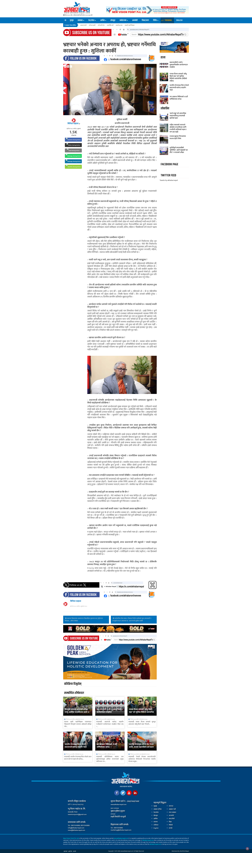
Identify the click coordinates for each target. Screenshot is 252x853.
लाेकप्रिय (165, 108)
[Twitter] (123, 792)
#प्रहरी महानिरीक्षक (129, 25)
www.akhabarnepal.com (118, 804)
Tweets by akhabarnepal (169, 180)
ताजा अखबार (172, 812)
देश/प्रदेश (91, 20)
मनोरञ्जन (123, 20)
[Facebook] (117, 792)
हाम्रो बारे (65, 851)
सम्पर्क (170, 828)
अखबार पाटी (172, 809)
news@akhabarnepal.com (76, 830)
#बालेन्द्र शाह (119, 25)
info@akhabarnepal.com (76, 828)
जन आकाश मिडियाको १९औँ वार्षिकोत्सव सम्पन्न (107, 746)
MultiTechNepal (184, 851)
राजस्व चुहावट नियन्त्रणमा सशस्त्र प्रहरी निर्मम (178, 137)
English (179, 20)
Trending (168, 20)
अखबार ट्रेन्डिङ (158, 809)
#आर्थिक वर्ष (110, 25)
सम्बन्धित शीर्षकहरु (74, 693)
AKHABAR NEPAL (126, 786)
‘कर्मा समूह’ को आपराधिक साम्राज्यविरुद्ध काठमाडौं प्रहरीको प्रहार (178, 116)
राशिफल (156, 825)
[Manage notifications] (247, 848)
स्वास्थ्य (156, 821)
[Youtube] (129, 792)
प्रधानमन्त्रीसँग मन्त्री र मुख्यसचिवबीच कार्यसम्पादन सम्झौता (110, 711)
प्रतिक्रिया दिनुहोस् (72, 683)
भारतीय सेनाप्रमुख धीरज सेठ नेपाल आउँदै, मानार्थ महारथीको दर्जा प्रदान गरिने (141, 747)
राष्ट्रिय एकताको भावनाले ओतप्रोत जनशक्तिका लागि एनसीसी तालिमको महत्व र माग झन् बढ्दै (178, 128)
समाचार (80, 20)
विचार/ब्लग (145, 20)
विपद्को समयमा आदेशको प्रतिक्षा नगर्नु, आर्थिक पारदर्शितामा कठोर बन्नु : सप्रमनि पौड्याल (77, 712)
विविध (155, 20)
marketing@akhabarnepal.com (121, 830)
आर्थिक (102, 20)
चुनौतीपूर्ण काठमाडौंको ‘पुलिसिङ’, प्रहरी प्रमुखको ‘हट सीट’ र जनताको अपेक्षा (179, 150)
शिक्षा (170, 821)
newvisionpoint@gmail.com (77, 814)
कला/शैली (172, 818)
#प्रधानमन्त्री (83, 25)
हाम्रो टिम (70, 851)
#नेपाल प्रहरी (92, 25)
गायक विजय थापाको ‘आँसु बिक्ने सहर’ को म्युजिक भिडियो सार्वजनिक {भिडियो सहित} (141, 712)
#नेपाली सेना (101, 25)
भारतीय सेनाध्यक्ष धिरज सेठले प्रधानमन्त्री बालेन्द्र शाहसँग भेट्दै (76, 746)
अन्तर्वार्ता (135, 20)
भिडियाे (171, 825)
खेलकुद (112, 20)
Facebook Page (169, 164)
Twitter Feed (168, 175)
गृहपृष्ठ (71, 20)
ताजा (163, 57)
